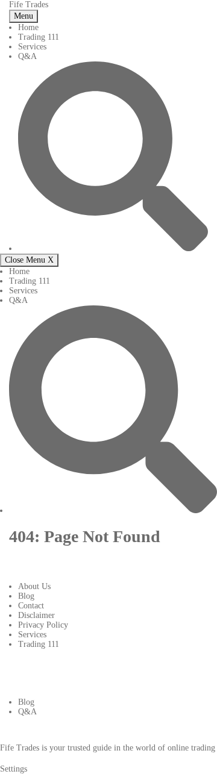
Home (28, 27)
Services (32, 46)
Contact (31, 605)
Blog (26, 596)
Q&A (27, 56)
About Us (34, 586)
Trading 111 (38, 37)
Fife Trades (28, 4)
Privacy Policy (43, 624)
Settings (13, 768)
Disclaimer (36, 615)
